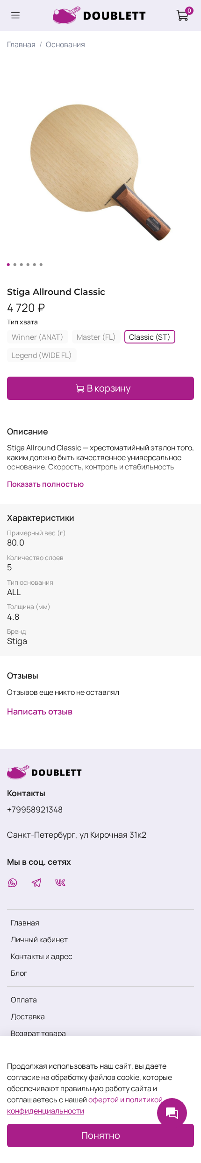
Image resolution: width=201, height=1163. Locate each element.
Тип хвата (22, 322)
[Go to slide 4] (28, 264)
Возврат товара (38, 1033)
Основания (65, 44)
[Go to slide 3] (21, 264)
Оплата (24, 1000)
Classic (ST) (150, 337)
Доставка (28, 1016)
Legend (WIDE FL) (42, 355)
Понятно (100, 1135)
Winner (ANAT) (38, 337)
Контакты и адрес (41, 956)
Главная (21, 44)
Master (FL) (96, 337)
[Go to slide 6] (41, 264)
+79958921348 (35, 809)
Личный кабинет (39, 939)
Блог (19, 973)
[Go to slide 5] (34, 264)
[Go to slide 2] (15, 264)
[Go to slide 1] (8, 264)
